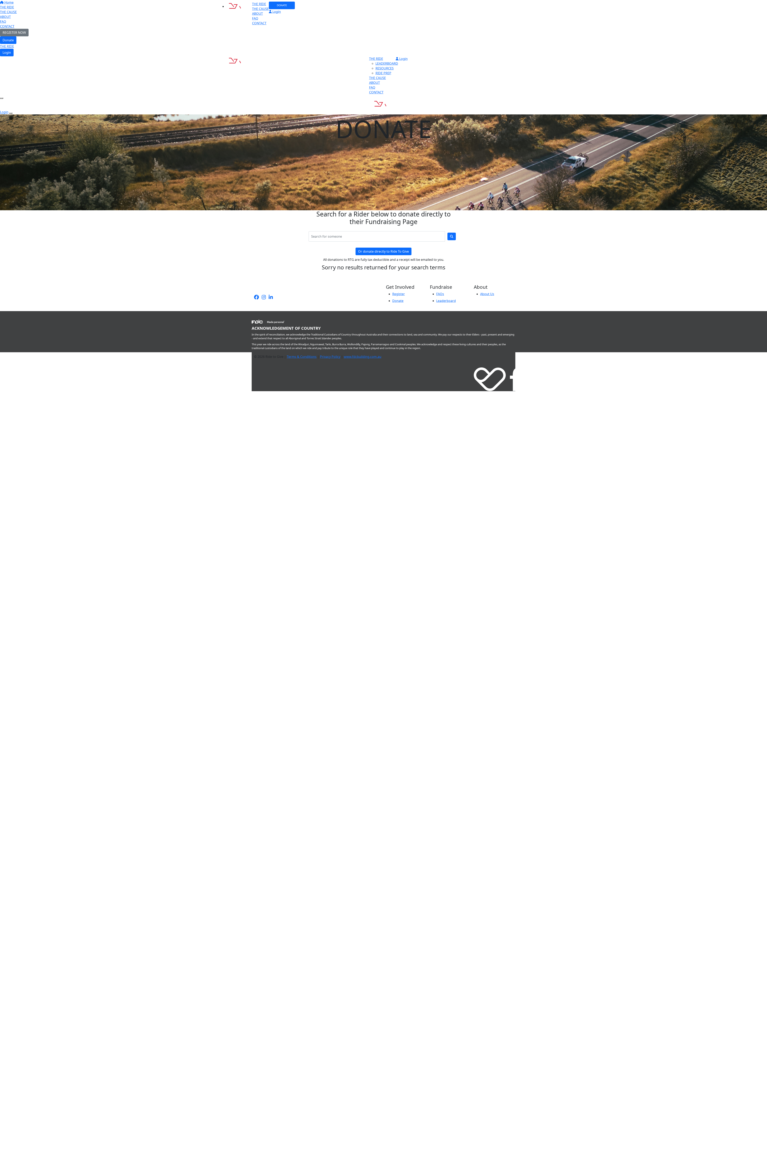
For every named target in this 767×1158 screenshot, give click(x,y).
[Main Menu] (1, 98)
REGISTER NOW (14, 32)
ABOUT (257, 13)
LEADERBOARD (387, 63)
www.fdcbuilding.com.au (362, 356)
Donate (8, 40)
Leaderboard (446, 301)
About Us (487, 294)
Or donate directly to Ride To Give (383, 251)
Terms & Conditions (302, 356)
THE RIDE (7, 46)
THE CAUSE (260, 9)
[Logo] (238, 6)
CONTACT (259, 23)
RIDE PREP (383, 73)
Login (7, 52)
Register (398, 294)
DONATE (282, 5)
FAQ (255, 18)
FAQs (440, 294)
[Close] (10, 113)
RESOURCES (385, 68)
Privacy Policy (330, 356)
